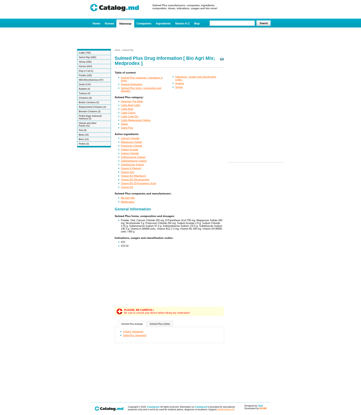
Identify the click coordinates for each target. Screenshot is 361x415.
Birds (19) (84, 135)
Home (96, 23)
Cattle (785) (85, 53)
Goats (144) (85, 84)
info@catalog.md (225, 409)
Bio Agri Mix (128, 197)
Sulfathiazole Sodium (132, 164)
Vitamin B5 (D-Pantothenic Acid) (138, 183)
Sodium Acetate (129, 149)
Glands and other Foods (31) (87, 124)
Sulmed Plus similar (160, 324)
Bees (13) (84, 139)
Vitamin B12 (127, 172)
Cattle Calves (128, 112)
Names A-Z (182, 23)
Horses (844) (85, 66)
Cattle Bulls (127, 109)
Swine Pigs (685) (87, 57)
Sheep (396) (85, 62)
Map (197, 23)
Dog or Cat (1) (86, 71)
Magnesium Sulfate (131, 142)
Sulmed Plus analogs (132, 324)
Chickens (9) (85, 98)
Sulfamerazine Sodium (133, 157)
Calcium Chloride (130, 138)
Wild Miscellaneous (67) (91, 80)
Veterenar (125, 23)
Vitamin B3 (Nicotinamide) (135, 179)
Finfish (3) (84, 144)
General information (131, 84)
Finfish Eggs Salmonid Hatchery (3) (90, 117)
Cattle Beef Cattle (130, 105)
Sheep (124, 124)
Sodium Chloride (130, 153)
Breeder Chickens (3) (90, 111)
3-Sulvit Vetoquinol (133, 331)
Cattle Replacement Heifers (136, 120)
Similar (179, 87)
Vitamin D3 (127, 187)
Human (109, 23)
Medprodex (127, 201)
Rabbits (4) (84, 89)
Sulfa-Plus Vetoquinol (134, 335)
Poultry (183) (85, 75)
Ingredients (163, 23)
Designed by (253, 405)
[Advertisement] (180, 38)
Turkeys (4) (84, 93)
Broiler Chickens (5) (89, 102)
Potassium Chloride (131, 145)
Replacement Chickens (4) (92, 107)
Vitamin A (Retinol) (131, 168)
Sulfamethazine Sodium (134, 160)
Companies (144, 23)
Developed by (255, 408)
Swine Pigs (127, 127)
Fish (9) (82, 130)
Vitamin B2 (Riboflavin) (133, 175)
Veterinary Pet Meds (132, 101)
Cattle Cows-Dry (130, 116)
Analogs (179, 83)
